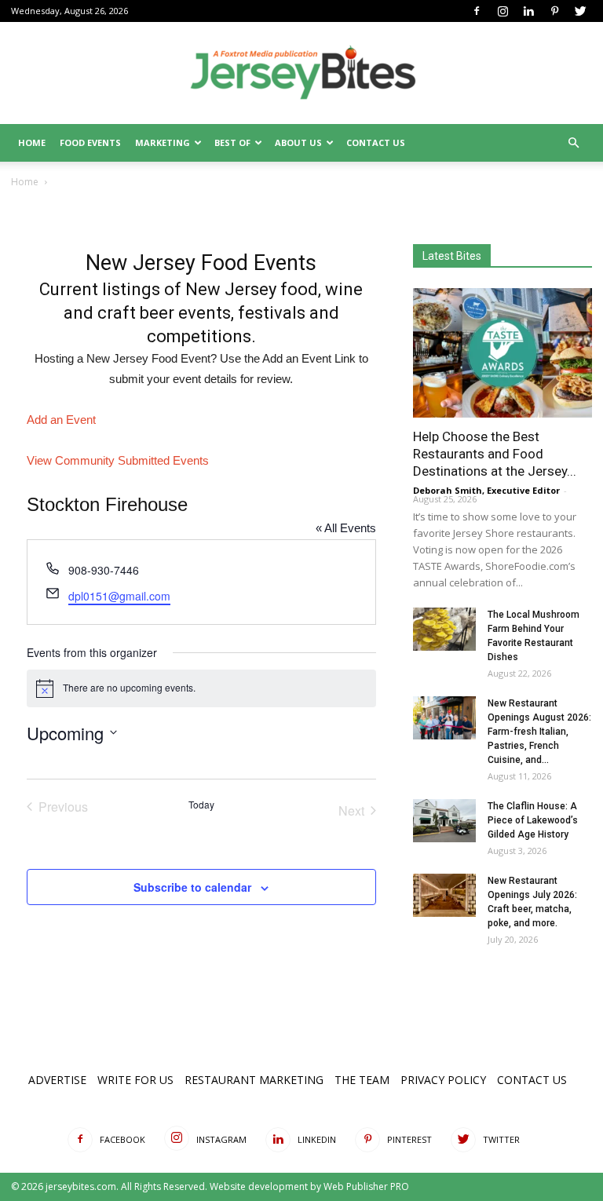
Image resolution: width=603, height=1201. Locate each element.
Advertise (57, 1079)
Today (201, 804)
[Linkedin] (528, 11)
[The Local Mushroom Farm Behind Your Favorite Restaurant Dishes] (444, 629)
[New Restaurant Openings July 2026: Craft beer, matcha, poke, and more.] (444, 895)
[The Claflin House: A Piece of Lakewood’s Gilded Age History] (444, 820)
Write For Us (135, 1079)
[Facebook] (476, 11)
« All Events (346, 528)
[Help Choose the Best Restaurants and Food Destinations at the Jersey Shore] (502, 353)
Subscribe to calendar (192, 887)
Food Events (90, 142)
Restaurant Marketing (254, 1079)
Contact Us (375, 142)
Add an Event (61, 419)
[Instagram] (502, 11)
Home (32, 142)
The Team (361, 1079)
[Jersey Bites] (301, 73)
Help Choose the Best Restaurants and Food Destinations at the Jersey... (494, 454)
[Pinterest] (554, 11)
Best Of (232, 142)
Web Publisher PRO (366, 1186)
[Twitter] (580, 11)
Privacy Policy (443, 1079)
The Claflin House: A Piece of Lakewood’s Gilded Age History (533, 820)
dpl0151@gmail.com (119, 596)
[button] (573, 143)
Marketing (162, 142)
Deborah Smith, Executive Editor (486, 490)
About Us (298, 142)
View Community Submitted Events (118, 460)
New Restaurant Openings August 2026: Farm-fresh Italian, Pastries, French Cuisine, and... (539, 731)
